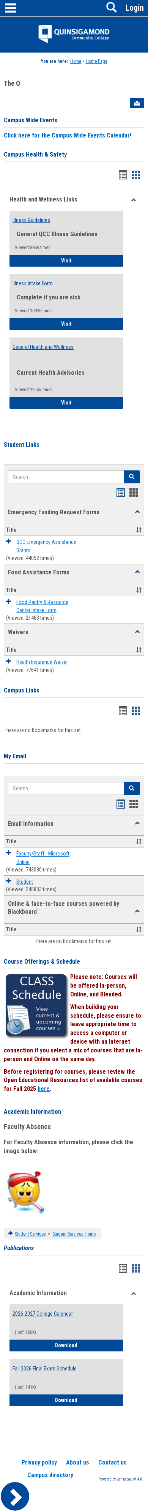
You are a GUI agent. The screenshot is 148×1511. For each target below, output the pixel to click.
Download (89, 1345)
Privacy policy (39, 1462)
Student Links (21, 444)
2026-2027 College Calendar (43, 1314)
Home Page (96, 61)
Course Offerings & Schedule (42, 961)
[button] (137, 512)
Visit (87, 260)
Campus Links (21, 690)
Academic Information (32, 1111)
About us (77, 1462)
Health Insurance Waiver (42, 662)
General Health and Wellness (43, 347)
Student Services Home (74, 1234)
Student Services (30, 1234)
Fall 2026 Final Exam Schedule (45, 1368)
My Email (15, 756)
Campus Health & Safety (35, 154)
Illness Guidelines (31, 220)
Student (24, 882)
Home (75, 61)
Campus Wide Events (30, 120)
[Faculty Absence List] (25, 1192)
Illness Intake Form (33, 283)
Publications (19, 1248)
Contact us (112, 1462)
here (44, 1088)
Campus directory (50, 1475)
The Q (12, 83)
